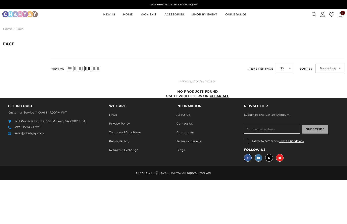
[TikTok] (269, 158)
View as (57, 68)
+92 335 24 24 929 (28, 127)
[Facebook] (248, 158)
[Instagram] (258, 158)
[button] (69, 68)
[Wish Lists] (331, 14)
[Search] (314, 14)
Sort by (306, 68)
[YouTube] (280, 158)
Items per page (260, 68)
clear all (219, 96)
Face (19, 29)
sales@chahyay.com (29, 133)
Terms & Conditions (291, 140)
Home (7, 29)
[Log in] (322, 14)
